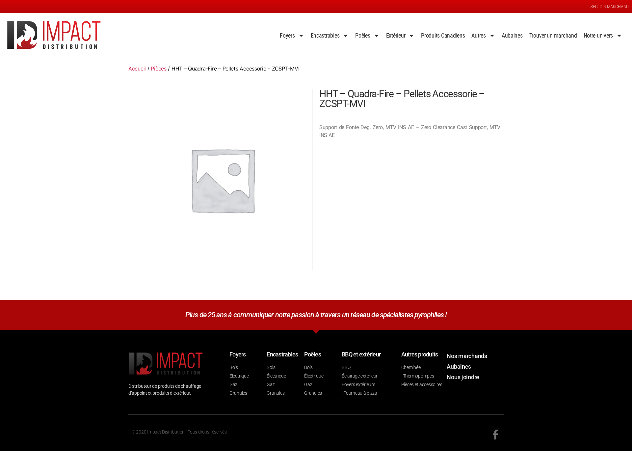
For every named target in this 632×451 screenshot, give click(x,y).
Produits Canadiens (443, 35)
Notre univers (598, 35)
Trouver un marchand (553, 35)
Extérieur (396, 35)
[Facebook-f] (495, 434)
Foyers (287, 35)
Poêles (362, 35)
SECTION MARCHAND (610, 6)
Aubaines (512, 35)
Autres (478, 35)
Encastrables (325, 35)
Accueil (137, 68)
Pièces (158, 68)
